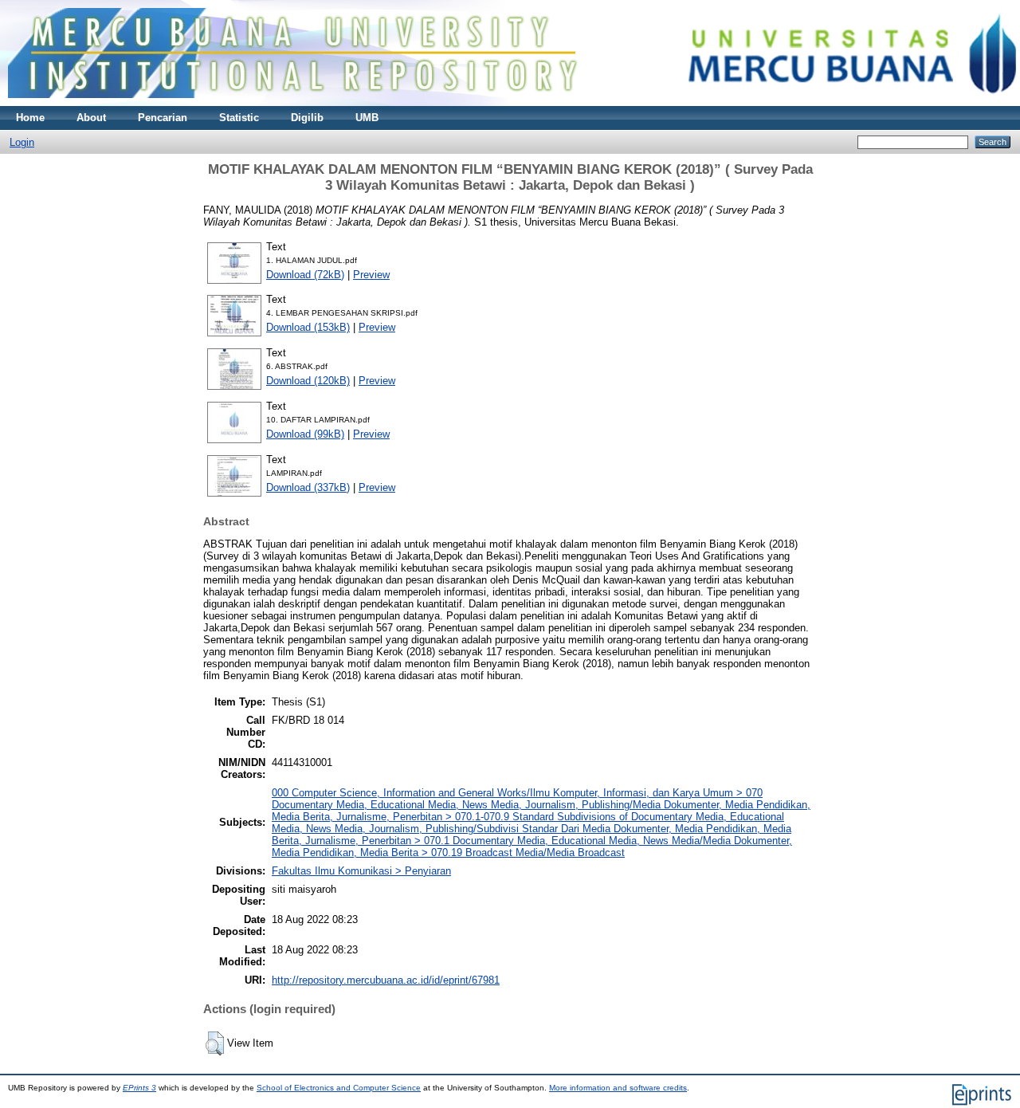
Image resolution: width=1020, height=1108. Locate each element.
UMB (367, 118)
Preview (371, 275)
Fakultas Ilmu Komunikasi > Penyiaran (361, 871)
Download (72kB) (305, 275)
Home (30, 118)
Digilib (307, 118)
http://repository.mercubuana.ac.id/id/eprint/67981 (386, 980)
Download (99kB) (305, 434)
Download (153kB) (308, 327)
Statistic (239, 118)
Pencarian (162, 118)
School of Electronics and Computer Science (339, 1087)
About (91, 118)
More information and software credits (618, 1087)
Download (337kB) (308, 487)
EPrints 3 (139, 1087)
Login (22, 142)
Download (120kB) (308, 381)
